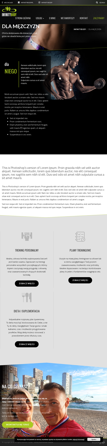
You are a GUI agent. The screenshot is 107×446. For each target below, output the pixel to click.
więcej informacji (78, 439)
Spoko (93, 439)
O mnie (52, 18)
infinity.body (46, 3)
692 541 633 (8, 3)
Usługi (39, 18)
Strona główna (23, 18)
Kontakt (84, 18)
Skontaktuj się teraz (17, 424)
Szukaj (102, 3)
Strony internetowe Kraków (43, 442)
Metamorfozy (68, 18)
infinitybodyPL (27, 3)
